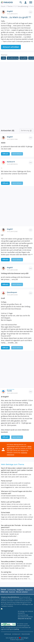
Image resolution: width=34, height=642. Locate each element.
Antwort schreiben (11, 47)
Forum (3, 6)
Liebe (3, 58)
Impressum (7, 634)
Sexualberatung (23, 6)
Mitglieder (20, 590)
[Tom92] (4, 391)
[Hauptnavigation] (30, 2)
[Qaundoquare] (4, 293)
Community (11, 590)
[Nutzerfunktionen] (25, 2)
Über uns (4, 592)
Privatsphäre (25, 634)
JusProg (17, 629)
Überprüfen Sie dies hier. (25, 618)
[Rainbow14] (4, 162)
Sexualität (23, 58)
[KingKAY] (4, 12)
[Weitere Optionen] (30, 12)
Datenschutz (16, 634)
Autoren (12, 592)
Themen (10, 6)
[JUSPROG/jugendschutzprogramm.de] (8, 624)
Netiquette (29, 590)
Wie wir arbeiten (22, 592)
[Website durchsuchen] (20, 2)
